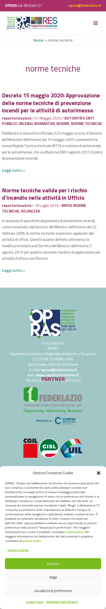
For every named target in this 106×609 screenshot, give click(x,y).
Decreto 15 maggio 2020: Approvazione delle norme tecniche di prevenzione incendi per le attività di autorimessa (51, 102)
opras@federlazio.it (85, 5)
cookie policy (74, 532)
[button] (98, 473)
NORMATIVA (44, 123)
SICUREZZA (30, 211)
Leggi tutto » (13, 170)
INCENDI (26, 123)
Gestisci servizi (18, 550)
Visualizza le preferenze (53, 591)
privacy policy (31, 540)
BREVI (67, 205)
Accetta (53, 563)
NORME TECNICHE (86, 123)
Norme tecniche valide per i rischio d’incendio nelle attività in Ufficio (44, 194)
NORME (63, 123)
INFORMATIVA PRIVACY (62, 602)
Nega (53, 577)
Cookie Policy (35, 602)
